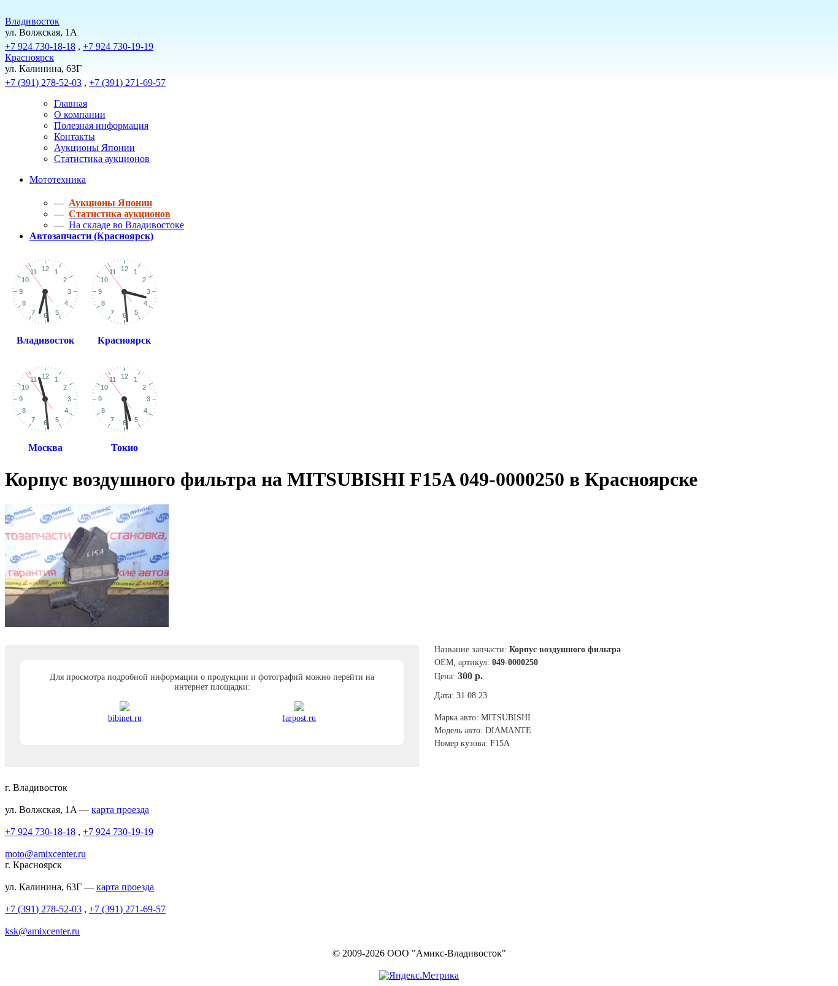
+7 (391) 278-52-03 (43, 82)
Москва (45, 447)
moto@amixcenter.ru (45, 854)
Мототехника (57, 179)
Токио (124, 447)
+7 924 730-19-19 (118, 46)
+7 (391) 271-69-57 (127, 82)
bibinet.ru (125, 718)
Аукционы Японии (94, 147)
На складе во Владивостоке (126, 225)
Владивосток (32, 21)
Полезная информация (101, 125)
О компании (80, 114)
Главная (70, 103)
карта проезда (120, 809)
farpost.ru (299, 718)
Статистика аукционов (102, 158)
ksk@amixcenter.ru (42, 931)
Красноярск (29, 57)
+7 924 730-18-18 (40, 46)
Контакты (74, 136)
